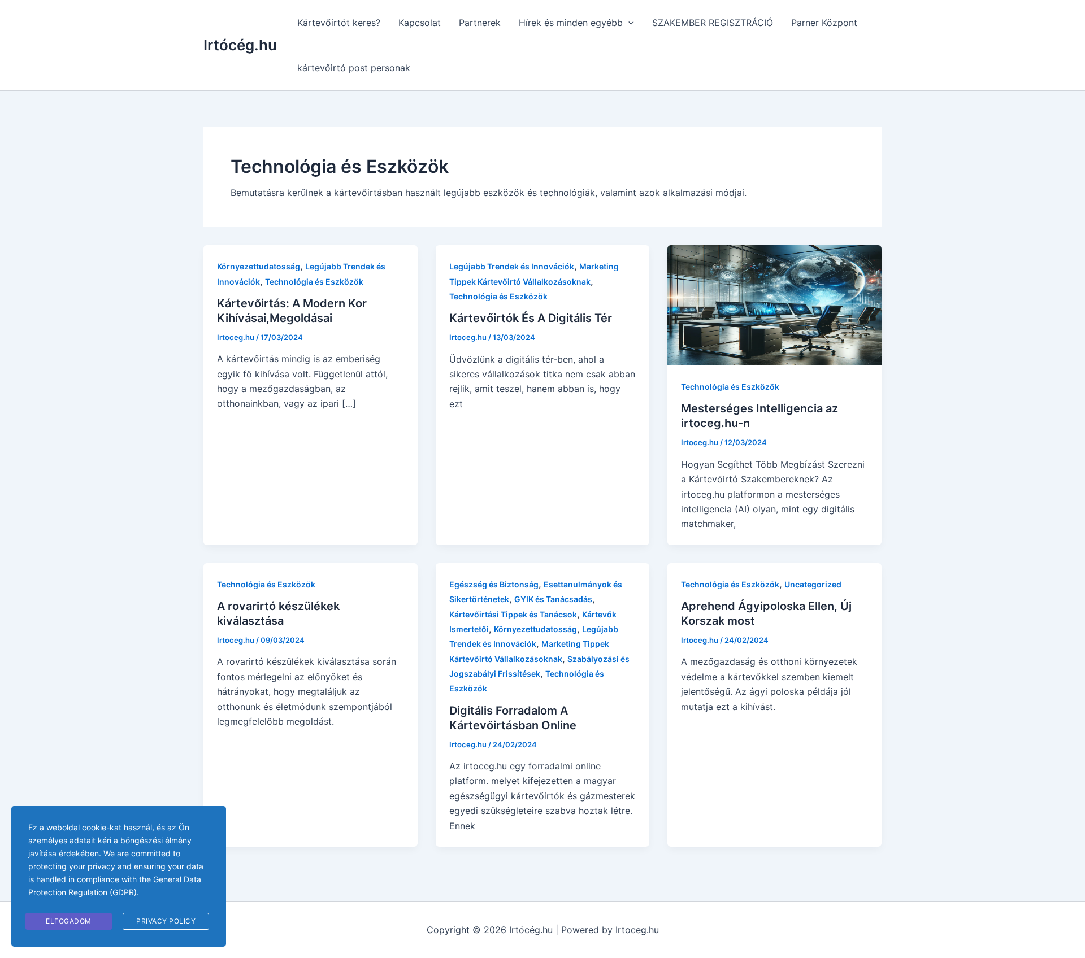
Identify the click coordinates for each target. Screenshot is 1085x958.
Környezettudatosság (258, 266)
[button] (628, 22)
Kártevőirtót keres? (338, 22)
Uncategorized (812, 584)
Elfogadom (69, 921)
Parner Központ (824, 22)
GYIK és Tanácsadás (553, 599)
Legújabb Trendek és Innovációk (511, 266)
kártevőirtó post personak (353, 67)
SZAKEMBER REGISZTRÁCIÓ (712, 22)
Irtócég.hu (240, 45)
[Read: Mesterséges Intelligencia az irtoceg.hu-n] (774, 304)
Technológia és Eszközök (314, 281)
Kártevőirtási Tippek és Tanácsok (513, 614)
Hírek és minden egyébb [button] (571, 22)
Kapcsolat (419, 22)
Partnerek (480, 22)
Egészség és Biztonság (494, 584)
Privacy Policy (166, 921)
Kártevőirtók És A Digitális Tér (530, 318)
